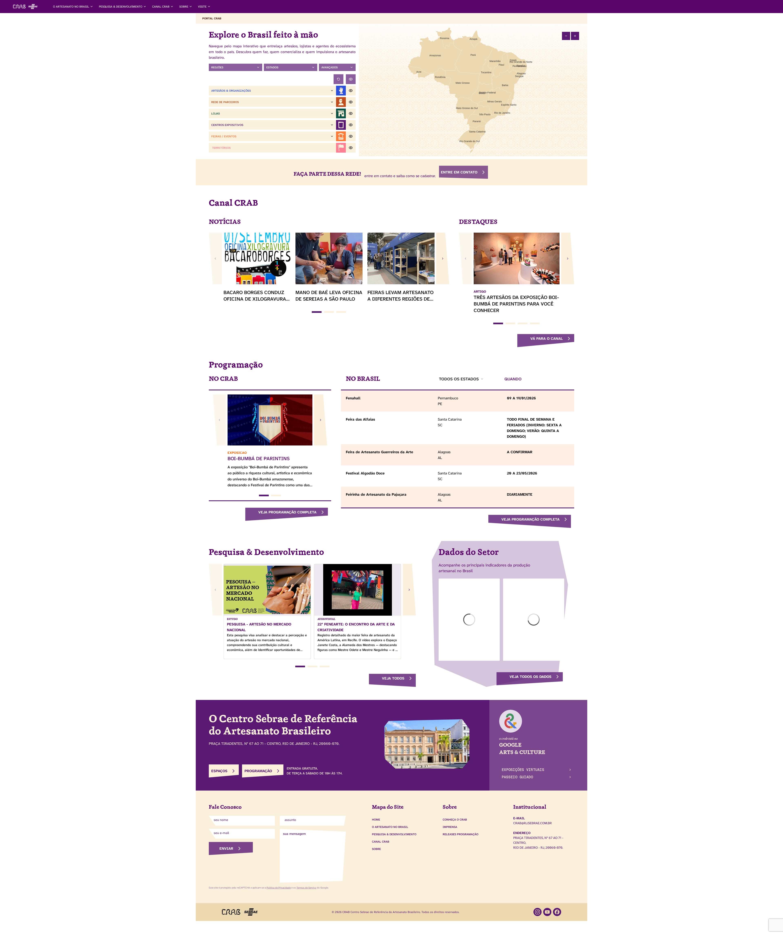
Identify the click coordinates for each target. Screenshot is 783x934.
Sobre (376, 849)
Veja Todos (393, 678)
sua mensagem (294, 834)
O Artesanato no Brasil (390, 827)
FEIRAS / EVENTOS (223, 136)
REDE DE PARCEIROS (225, 102)
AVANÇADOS (329, 67)
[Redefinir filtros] (338, 79)
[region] (473, 90)
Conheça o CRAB (455, 819)
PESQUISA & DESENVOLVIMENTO (120, 6)
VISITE (202, 6)
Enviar (226, 848)
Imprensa (450, 827)
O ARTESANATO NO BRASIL (71, 6)
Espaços (219, 771)
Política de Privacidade (279, 887)
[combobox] (461, 379)
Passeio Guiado (517, 777)
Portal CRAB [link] (211, 18)
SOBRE (183, 6)
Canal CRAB (380, 841)
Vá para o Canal (546, 338)
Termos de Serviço (306, 887)
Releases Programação (460, 834)
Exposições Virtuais (523, 769)
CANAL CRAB (160, 6)
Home (376, 819)
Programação (258, 771)
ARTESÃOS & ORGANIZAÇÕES (231, 90)
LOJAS (215, 113)
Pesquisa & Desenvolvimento (394, 834)
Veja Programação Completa (287, 512)
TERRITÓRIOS (221, 148)
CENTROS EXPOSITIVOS (227, 125)
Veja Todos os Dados (530, 676)
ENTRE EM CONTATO (459, 172)
